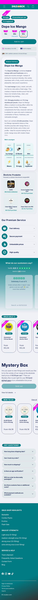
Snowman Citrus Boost (8, 338)
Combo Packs (7, 518)
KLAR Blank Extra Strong (8, 421)
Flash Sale (5, 524)
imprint (4, 591)
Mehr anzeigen (10, 139)
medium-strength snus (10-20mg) (14, 538)
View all (34, 400)
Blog (3, 565)
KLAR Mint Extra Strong (24, 421)
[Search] (28, 6)
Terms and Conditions (8, 588)
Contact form (7, 561)
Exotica (4, 521)
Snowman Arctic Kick (24, 338)
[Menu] (4, 6)
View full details (7, 392)
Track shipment (7, 555)
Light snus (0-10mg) (9, 535)
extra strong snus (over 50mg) (13, 545)
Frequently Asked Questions (12, 558)
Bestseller (5, 515)
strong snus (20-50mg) (10, 541)
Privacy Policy (6, 586)
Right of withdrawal (7, 583)
